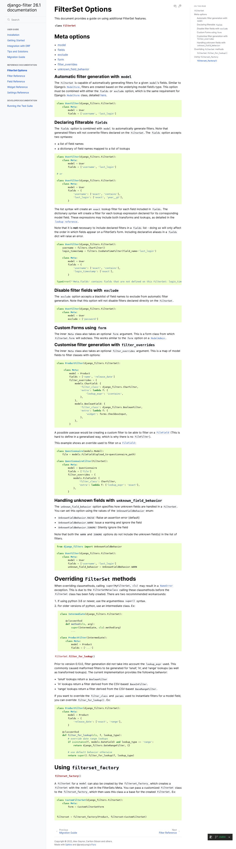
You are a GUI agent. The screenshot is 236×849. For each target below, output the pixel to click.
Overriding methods (209, 49)
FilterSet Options (17, 70)
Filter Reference (16, 75)
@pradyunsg (83, 844)
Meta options (200, 14)
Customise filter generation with (212, 37)
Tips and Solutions (17, 51)
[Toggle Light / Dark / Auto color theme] (180, 6)
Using (206, 56)
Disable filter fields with (212, 28)
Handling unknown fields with (211, 43)
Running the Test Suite (20, 105)
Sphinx (68, 844)
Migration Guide (16, 56)
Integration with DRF (18, 45)
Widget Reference (17, 86)
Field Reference (16, 81)
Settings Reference (18, 92)
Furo (93, 844)
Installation (13, 34)
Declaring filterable (209, 24)
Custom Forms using (209, 32)
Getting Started (16, 40)
